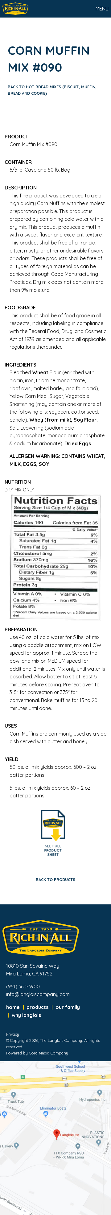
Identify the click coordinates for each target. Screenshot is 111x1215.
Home (13, 1007)
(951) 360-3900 (23, 986)
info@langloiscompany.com (38, 994)
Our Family (68, 1007)
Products (37, 1007)
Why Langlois (26, 1015)
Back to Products (55, 879)
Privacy (12, 1034)
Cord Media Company (48, 1052)
